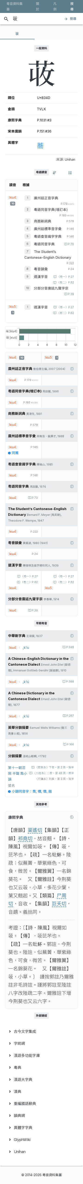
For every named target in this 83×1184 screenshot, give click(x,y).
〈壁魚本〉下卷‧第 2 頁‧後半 (54, 767)
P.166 (70, 744)
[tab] (17, 33)
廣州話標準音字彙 (48, 229)
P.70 (71, 244)
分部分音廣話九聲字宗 (51, 288)
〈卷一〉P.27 (65, 276)
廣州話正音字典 (46, 198)
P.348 (70, 647)
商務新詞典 (42, 221)
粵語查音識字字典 (48, 236)
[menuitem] (41, 1031)
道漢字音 (41, 277)
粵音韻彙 (41, 269)
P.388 (70, 681)
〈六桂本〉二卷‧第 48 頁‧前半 (53, 773)
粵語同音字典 (44, 244)
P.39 (71, 294)
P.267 (70, 715)
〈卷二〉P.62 (65, 282)
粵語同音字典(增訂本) (51, 210)
